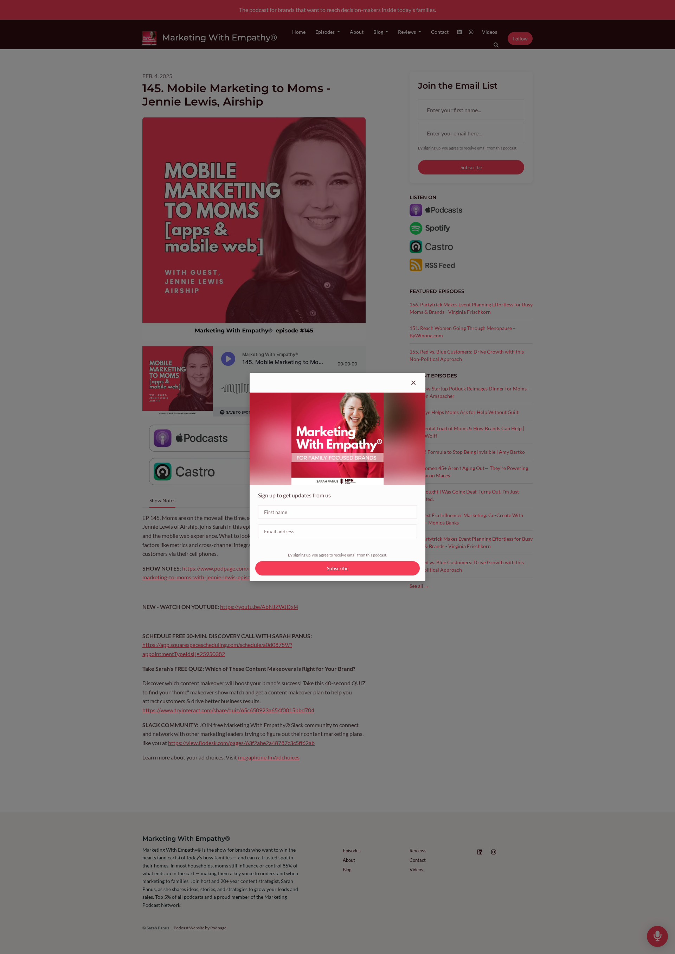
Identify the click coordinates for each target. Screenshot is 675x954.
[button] (413, 383)
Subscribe (337, 568)
